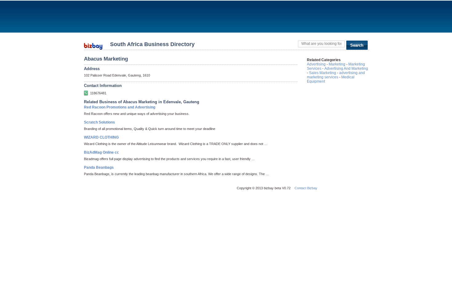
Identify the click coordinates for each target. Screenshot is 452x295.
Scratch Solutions (99, 122)
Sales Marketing (322, 73)
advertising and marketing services (336, 75)
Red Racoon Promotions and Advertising (119, 107)
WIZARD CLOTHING (101, 137)
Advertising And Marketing (346, 68)
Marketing (337, 64)
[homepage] (93, 44)
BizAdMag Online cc (101, 152)
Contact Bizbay (306, 188)
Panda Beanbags (99, 167)
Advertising (316, 64)
